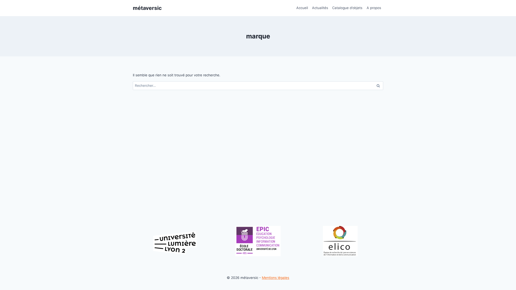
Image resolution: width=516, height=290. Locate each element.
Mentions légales (275, 278)
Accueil (302, 8)
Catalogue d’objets (347, 8)
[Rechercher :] (258, 86)
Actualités (320, 8)
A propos (374, 8)
